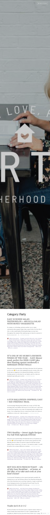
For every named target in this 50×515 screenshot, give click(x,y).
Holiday (28, 455)
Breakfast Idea (15, 451)
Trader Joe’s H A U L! (16, 506)
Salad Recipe (35, 345)
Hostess (32, 386)
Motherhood (10, 345)
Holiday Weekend (11, 343)
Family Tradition (29, 382)
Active (33, 338)
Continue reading (24, 335)
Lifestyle (22, 387)
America (27, 488)
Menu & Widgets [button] (43, 3)
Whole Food (20, 346)
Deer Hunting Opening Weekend (30, 380)
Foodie (14, 341)
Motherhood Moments (18, 345)
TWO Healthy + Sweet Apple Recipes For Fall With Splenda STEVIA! (24, 433)
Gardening (23, 341)
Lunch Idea (26, 387)
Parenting (17, 496)
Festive (37, 491)
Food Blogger (10, 341)
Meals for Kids (37, 387)
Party (24, 345)
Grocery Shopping (13, 385)
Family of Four (22, 382)
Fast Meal (38, 339)
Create (11, 452)
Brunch (10, 339)
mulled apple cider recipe (33, 457)
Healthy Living (10, 420)
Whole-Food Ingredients (28, 346)
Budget (29, 489)
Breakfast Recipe (23, 451)
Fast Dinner (35, 382)
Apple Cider (33, 449)
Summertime (10, 346)
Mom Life (33, 343)
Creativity (15, 452)
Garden (18, 341)
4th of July (29, 338)
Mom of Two (38, 343)
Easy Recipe (33, 339)
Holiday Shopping (11, 386)
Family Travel (28, 491)
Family (17, 382)
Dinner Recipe (27, 339)
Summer (40, 345)
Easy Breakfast (21, 452)
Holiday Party (20, 342)
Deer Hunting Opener (18, 380)
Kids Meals (17, 387)
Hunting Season (10, 387)
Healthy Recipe (13, 342)
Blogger (30, 488)
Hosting (36, 386)
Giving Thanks (35, 383)
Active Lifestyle (38, 338)
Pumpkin (35, 423)
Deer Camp (36, 379)
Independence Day (11, 494)
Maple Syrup (23, 494)
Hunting (40, 386)
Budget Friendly (34, 489)
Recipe (8, 424)
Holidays (17, 343)
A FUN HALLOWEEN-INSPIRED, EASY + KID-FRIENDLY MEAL (24, 400)
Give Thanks (28, 383)
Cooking (21, 339)
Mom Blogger (27, 343)
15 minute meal (23, 338)
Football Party (22, 383)
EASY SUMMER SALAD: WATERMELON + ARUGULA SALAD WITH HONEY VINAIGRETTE (24, 321)
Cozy (32, 379)
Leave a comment (14, 348)
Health (27, 341)
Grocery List (17, 419)
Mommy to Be (32, 389)
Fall (13, 418)
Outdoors (20, 390)
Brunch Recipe (16, 339)
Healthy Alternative (33, 341)
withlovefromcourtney (14, 338)
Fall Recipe (13, 382)
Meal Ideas (21, 343)
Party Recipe (29, 345)
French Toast (17, 492)
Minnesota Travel (16, 495)
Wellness (15, 346)
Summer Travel (35, 496)
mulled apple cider (24, 457)
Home (29, 386)
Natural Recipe (21, 423)
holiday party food (28, 342)
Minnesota (9, 389)
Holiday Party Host (36, 342)
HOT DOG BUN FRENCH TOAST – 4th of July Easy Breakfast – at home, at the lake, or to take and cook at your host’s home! (25, 470)
